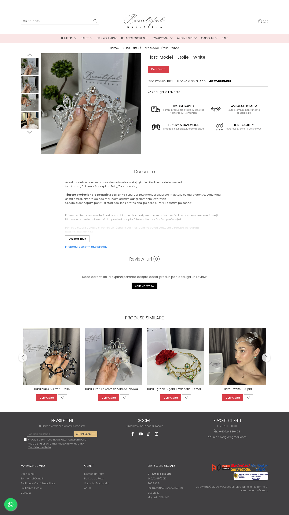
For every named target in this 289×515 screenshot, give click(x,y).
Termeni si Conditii (32, 478)
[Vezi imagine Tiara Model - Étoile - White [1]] (30, 84)
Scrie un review (144, 286)
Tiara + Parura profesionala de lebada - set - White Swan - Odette (114, 389)
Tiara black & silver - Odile (52, 389)
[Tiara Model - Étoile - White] (91, 103)
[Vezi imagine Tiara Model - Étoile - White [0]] (30, 66)
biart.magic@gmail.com (229, 437)
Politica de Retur (94, 478)
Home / (115, 48)
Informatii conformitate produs (86, 247)
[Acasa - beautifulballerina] (144, 21)
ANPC (87, 488)
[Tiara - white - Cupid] (238, 356)
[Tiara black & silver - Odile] (52, 356)
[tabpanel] (91, 103)
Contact (26, 492)
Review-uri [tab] (144, 259)
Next (30, 132)
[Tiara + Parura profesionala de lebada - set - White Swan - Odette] (114, 356)
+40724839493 (229, 431)
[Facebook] (132, 434)
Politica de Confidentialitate (38, 483)
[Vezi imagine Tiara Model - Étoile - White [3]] (30, 120)
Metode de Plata (94, 474)
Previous (30, 55)
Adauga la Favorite (165, 92)
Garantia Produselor (96, 483)
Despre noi (27, 474)
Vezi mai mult (77, 238)
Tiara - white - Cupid (238, 389)
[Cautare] (95, 21)
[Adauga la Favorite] (62, 397)
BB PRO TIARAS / (131, 48)
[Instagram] (156, 434)
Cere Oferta (158, 69)
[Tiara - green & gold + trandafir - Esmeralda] (176, 356)
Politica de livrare (31, 488)
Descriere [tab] (144, 171)
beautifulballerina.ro (79, 232)
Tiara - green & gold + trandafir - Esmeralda (176, 389)
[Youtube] (140, 434)
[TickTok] (148, 434)
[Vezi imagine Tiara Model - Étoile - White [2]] (30, 102)
